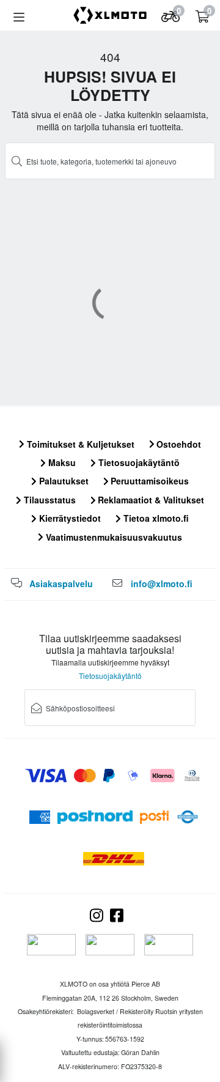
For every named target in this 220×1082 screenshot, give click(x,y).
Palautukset (63, 481)
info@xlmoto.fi (162, 583)
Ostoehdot (177, 444)
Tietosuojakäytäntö (138, 462)
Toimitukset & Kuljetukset (79, 444)
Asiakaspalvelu (61, 583)
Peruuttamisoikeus (148, 481)
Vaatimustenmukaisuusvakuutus (112, 537)
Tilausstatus (48, 500)
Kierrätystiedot (69, 518)
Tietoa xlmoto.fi (155, 518)
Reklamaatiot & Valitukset (149, 500)
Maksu (61, 462)
